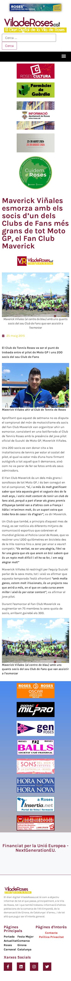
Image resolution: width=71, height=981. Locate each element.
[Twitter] (47, 966)
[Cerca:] (29, 38)
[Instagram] (34, 966)
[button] (63, 56)
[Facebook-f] (8, 966)
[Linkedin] (21, 966)
